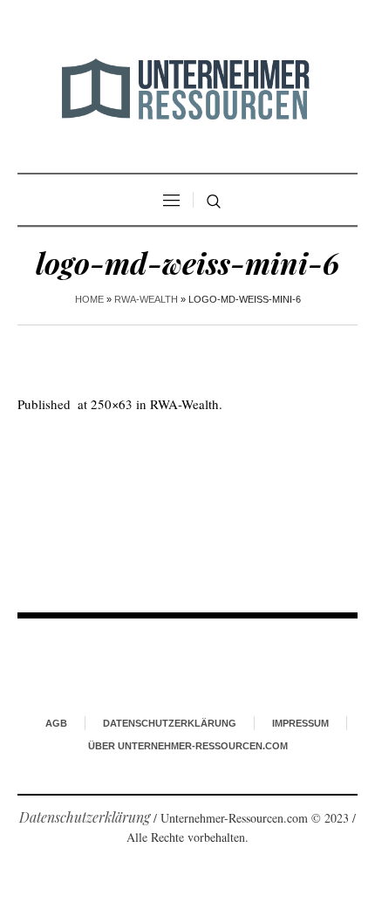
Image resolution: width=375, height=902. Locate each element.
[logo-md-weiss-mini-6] (187, 499)
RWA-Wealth (146, 299)
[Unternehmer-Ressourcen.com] (187, 88)
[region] (187, 754)
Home (89, 299)
